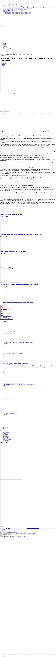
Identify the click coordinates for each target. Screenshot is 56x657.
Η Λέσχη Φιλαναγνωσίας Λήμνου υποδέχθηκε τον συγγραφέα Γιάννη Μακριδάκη (17, 12)
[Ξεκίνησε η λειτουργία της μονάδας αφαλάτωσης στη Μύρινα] (9, 362)
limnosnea (4, 528)
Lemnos (1, 528)
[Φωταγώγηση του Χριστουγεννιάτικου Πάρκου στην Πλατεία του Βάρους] (9, 341)
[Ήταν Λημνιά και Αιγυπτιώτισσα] (13, 412)
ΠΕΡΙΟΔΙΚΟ (5, 46)
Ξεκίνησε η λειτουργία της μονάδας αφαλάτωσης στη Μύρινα (13, 6)
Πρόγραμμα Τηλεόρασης (7, 319)
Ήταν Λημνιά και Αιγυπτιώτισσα (10, 413)
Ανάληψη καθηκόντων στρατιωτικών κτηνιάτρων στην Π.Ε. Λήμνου (14, 9)
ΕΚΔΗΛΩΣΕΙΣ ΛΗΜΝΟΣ (33, 528)
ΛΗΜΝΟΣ (5, 44)
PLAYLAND (13, 528)
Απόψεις (4, 435)
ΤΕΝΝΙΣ (38, 529)
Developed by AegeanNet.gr (20, 536)
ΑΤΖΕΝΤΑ (24, 528)
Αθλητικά (4, 433)
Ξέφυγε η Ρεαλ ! (5, 11)
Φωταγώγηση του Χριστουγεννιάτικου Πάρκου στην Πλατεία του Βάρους (15, 4)
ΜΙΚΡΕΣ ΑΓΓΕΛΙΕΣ (6, 439)
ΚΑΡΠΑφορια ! (5, 427)
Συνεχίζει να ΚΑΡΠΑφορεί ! (7, 268)
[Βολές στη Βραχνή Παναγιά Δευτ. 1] (11, 397)
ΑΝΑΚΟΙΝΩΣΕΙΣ (6, 47)
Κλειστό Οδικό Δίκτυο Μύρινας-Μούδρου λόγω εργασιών (13, 10)
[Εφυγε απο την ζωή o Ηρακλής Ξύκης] (9, 330)
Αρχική (1, 54)
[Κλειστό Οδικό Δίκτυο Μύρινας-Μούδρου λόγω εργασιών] (8, 513)
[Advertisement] (28, 34)
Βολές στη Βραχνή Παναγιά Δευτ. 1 (10, 398)
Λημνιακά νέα (9, 529)
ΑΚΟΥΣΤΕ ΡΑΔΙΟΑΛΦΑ (7, 48)
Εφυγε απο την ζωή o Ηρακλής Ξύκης (9, 3)
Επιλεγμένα (5, 437)
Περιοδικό (5, 54)
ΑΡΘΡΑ (4, 45)
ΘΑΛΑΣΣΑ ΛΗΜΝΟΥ (52, 528)
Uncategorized (5, 432)
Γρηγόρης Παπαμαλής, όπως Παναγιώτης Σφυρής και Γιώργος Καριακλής (19, 284)
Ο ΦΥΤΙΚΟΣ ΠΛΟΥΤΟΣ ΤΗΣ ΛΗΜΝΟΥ (23, 529)
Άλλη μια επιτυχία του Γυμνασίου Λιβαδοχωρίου (11, 5)
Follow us (2, 531)
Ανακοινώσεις (5, 434)
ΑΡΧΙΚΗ (4, 43)
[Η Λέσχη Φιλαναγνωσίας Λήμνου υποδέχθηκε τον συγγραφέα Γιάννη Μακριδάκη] (11, 232)
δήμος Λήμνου (45, 529)
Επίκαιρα (4, 436)
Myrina (8, 528)
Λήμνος (4, 438)
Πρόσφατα (4, 321)
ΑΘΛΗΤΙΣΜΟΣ (20, 528)
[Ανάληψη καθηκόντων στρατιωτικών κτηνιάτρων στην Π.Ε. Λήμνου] (11, 503)
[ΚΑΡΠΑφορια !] (13, 426)
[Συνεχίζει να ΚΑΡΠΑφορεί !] (11, 265)
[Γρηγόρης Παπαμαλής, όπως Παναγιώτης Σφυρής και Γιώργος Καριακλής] (11, 282)
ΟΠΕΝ (15, 529)
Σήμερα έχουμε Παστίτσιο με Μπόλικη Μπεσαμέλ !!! (13, 251)
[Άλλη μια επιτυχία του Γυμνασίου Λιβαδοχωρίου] (9, 351)
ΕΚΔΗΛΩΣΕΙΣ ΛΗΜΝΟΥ (44, 528)
